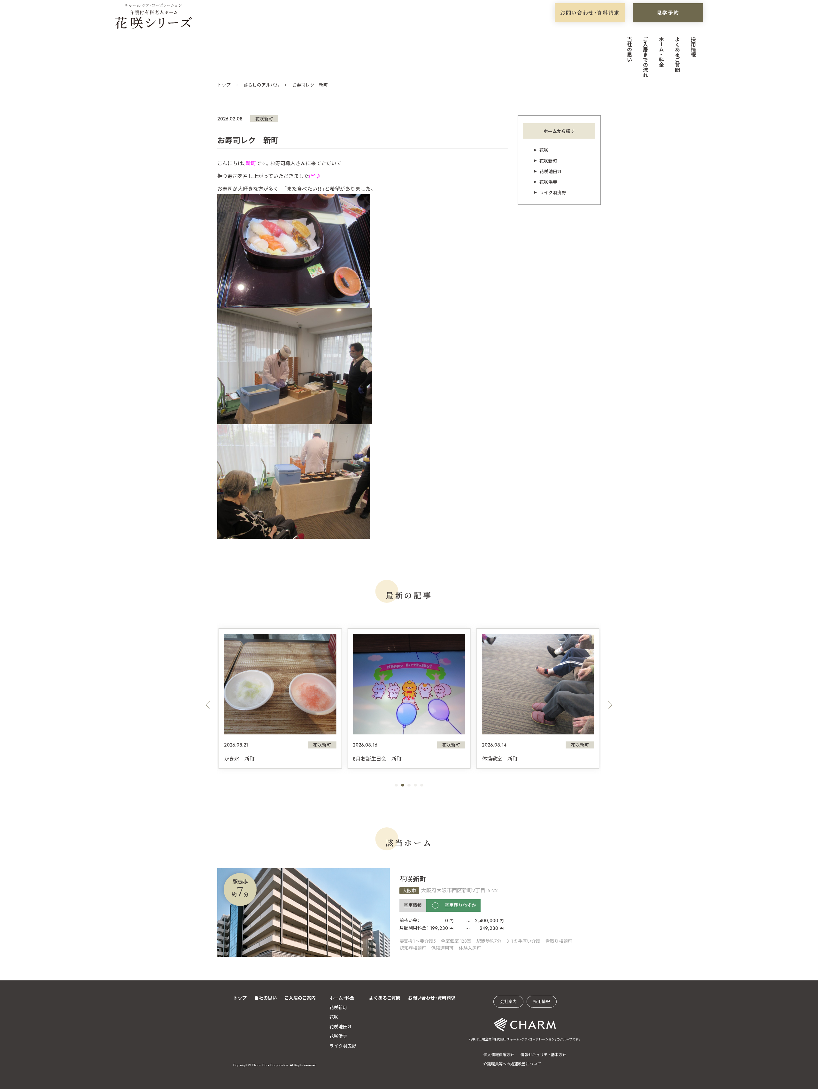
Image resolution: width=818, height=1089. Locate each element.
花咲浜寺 (548, 182)
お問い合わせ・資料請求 (590, 12)
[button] (207, 704)
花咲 (543, 150)
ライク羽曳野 (552, 193)
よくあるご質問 (677, 54)
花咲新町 (264, 119)
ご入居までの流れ (645, 56)
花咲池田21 (550, 171)
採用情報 (693, 46)
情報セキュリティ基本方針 (543, 1054)
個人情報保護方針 (498, 1054)
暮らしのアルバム (261, 85)
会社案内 (508, 1001)
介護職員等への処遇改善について (512, 1064)
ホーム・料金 (661, 51)
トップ (224, 85)
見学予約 (668, 12)
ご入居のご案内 (300, 998)
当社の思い (629, 49)
